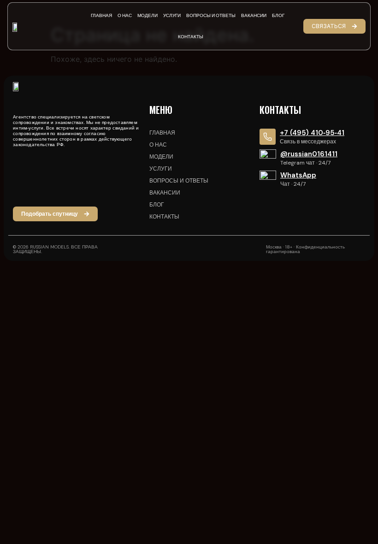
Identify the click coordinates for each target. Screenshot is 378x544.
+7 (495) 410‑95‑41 (312, 132)
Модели (147, 15)
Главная (101, 15)
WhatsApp (298, 175)
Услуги (172, 15)
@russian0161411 (308, 154)
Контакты (190, 37)
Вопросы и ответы (211, 15)
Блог (278, 15)
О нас (125, 15)
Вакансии (253, 15)
